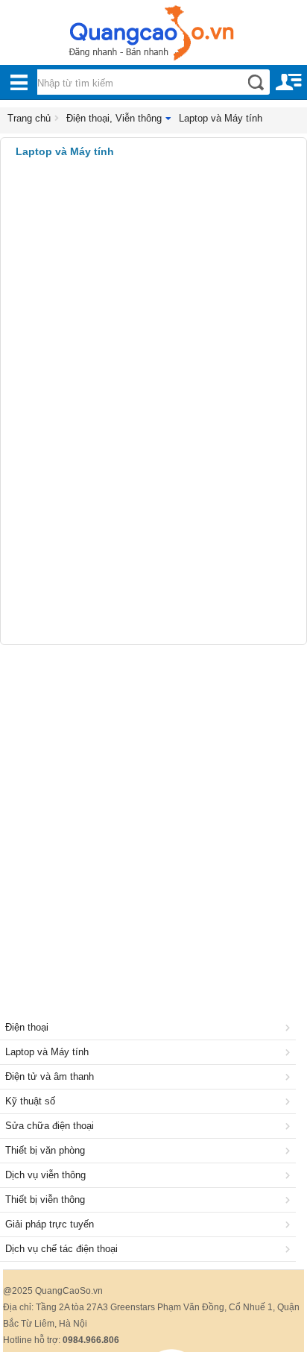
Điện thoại (26, 1027)
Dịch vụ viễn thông (45, 1174)
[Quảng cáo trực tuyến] (153, 37)
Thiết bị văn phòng (45, 1150)
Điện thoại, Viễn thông (114, 118)
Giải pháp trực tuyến (49, 1224)
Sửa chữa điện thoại (49, 1125)
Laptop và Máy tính (220, 118)
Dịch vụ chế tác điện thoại (61, 1248)
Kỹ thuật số (30, 1101)
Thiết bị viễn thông (45, 1199)
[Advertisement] (153, 813)
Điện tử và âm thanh (49, 1076)
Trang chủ (29, 118)
